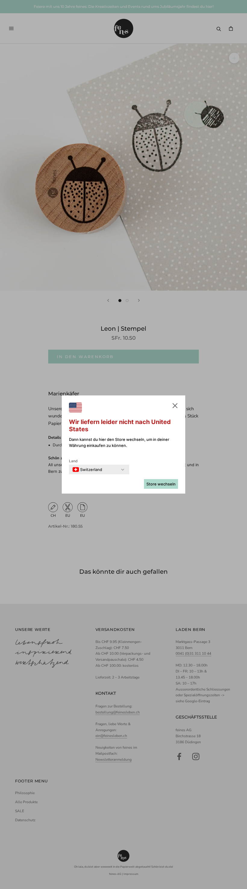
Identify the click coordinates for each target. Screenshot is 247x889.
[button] (175, 407)
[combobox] (87, 469)
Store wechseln (161, 484)
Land (73, 461)
